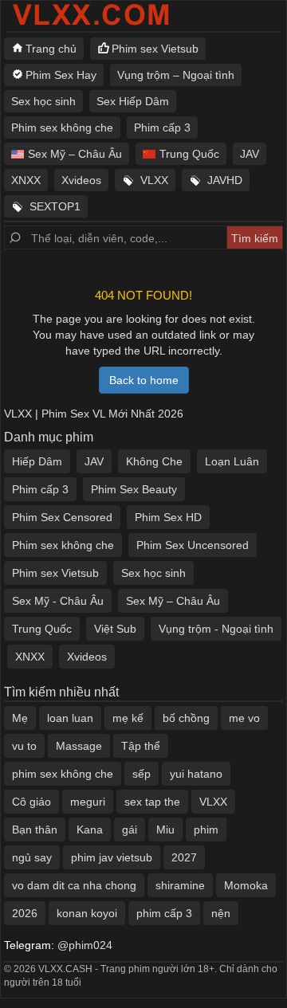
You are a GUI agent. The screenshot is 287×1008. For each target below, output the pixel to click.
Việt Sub (115, 628)
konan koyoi (87, 913)
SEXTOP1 (55, 206)
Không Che (154, 461)
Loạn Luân (232, 461)
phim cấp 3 (164, 913)
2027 (184, 857)
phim (206, 829)
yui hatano (196, 773)
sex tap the (152, 801)
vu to (24, 745)
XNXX (26, 180)
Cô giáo (31, 801)
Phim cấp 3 (162, 127)
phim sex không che (62, 773)
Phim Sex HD (168, 517)
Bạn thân (34, 829)
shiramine (180, 885)
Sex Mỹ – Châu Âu (75, 153)
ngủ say (32, 857)
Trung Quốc (189, 153)
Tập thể (140, 745)
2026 (24, 913)
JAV (249, 153)
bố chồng (186, 718)
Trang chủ (51, 48)
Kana (90, 829)
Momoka (246, 885)
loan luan (70, 718)
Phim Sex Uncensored (192, 545)
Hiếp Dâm (37, 461)
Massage (79, 745)
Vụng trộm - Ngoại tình (216, 628)
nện (220, 913)
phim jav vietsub (111, 857)
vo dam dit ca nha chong (74, 885)
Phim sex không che (62, 127)
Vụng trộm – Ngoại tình (175, 75)
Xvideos (81, 180)
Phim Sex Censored (62, 517)
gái (129, 829)
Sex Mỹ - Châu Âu (58, 600)
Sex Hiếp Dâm (132, 101)
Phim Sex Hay (61, 75)
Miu (165, 829)
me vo (244, 718)
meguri (87, 801)
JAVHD (224, 180)
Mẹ (20, 718)
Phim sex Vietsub (155, 48)
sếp (141, 773)
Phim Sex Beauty (134, 489)
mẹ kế (128, 718)
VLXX (154, 180)
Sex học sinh (43, 101)
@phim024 (84, 945)
